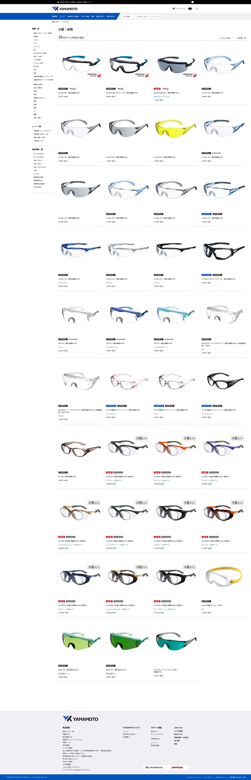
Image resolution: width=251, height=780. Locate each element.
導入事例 (177, 741)
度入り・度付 (38, 56)
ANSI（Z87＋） (38, 164)
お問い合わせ (110, 16)
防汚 (35, 70)
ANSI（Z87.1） (38, 160)
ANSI (35, 170)
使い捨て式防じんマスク (70, 759)
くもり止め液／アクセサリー (71, 767)
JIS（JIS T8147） (39, 154)
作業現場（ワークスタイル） (43, 131)
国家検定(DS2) (38, 180)
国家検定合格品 (38, 177)
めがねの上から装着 (40, 53)
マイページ (154, 743)
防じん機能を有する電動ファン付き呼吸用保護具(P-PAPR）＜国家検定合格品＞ (87, 751)
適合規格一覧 (37, 149)
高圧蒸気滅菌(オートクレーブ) (43, 76)
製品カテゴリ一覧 (68, 731)
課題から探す (55, 22)
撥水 (35, 73)
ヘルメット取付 (38, 63)
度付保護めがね (67, 737)
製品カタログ (100, 16)
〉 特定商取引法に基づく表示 (237, 777)
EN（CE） (37, 174)
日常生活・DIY (38, 141)
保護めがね (66, 734)
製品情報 (54, 16)
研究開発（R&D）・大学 (41, 134)
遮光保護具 (66, 745)
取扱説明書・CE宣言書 (181, 737)
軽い (35, 50)
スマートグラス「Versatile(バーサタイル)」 (76, 770)
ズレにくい (37, 46)
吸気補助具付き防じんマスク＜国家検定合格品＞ (78, 756)
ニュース (62, 16)
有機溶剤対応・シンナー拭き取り (43, 80)
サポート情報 (85, 16)
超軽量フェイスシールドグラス (72, 740)
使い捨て (36, 66)
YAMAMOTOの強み (73, 16)
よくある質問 (178, 731)
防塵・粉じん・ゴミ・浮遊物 (43, 33)
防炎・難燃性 (38, 88)
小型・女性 (65, 22)
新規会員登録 (155, 745)
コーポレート (179, 8)
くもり (36, 40)
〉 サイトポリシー (208, 777)
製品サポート (155, 731)
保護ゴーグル (67, 742)
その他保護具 (67, 764)
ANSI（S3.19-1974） (40, 167)
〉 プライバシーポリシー (193, 777)
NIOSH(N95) (37, 187)
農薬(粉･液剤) (38, 84)
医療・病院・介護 (39, 137)
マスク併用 (37, 60)
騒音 (35, 101)
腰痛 (35, 114)
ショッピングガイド (157, 734)
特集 (92, 16)
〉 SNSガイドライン (221, 777)
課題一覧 (35, 28)
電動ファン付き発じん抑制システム (74, 753)
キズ (35, 43)
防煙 (35, 91)
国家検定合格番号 (39, 184)
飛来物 (36, 36)
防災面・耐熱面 (67, 762)
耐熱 (35, 94)
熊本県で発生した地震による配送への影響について (76, 2)
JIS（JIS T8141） (39, 157)
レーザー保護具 (67, 748)
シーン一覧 (36, 126)
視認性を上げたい (39, 98)
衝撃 (35, 104)
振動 (35, 108)
